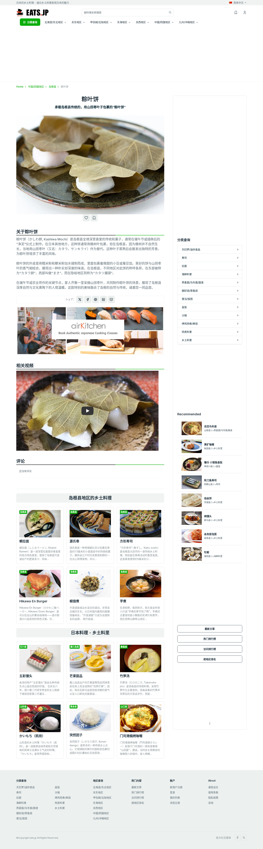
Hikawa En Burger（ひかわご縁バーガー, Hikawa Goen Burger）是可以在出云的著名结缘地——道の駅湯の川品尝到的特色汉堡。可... (39, 613)
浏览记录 (175, 802)
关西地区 (98, 807)
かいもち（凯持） (32, 736)
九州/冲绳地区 (101, 818)
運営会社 (213, 787)
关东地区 (98, 792)
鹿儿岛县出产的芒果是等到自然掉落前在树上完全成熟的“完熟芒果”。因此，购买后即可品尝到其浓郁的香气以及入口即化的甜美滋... (90, 688)
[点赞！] (86, 217)
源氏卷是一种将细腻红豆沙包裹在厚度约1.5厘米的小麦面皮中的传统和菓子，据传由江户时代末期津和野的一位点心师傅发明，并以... (90, 553)
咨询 (210, 802)
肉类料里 (60, 802)
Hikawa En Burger (33, 601)
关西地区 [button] (141, 22)
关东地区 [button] (77, 22)
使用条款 (213, 792)
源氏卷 (74, 541)
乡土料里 (60, 807)
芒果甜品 (76, 676)
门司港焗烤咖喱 (131, 736)
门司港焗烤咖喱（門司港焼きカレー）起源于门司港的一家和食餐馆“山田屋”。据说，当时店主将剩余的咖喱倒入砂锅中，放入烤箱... (140, 748)
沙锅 (57, 792)
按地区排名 (209, 659)
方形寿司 (126, 541)
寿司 (18, 792)
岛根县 (53, 86)
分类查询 (32, 22)
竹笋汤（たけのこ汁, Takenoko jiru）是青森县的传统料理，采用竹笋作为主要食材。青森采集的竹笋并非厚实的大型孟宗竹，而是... (140, 688)
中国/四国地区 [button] (162, 22)
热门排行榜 (209, 638)
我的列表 (175, 797)
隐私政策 (213, 797)
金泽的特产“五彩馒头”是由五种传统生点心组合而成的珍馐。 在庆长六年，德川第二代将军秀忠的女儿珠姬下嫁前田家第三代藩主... (39, 688)
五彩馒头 (25, 676)
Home (20, 86)
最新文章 (210, 628)
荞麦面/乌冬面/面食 (27, 807)
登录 (172, 792)
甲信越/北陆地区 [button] (99, 22)
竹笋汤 (125, 676)
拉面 (18, 797)
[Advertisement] (131, 55)
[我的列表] (94, 217)
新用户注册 (176, 787)
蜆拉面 (24, 541)
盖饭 (57, 787)
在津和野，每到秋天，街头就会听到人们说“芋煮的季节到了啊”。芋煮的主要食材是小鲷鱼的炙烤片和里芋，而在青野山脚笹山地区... (140, 613)
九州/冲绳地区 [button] (187, 22)
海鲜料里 (21, 802)
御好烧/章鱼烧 (24, 813)
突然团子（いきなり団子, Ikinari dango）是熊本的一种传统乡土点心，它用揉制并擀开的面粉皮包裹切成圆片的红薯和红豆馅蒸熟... (90, 747)
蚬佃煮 (74, 601)
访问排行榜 (209, 648)
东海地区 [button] (122, 22)
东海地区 (98, 802)
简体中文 (238, 2)
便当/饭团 (21, 818)
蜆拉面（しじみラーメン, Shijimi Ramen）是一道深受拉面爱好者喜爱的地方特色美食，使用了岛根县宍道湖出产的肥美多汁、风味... (39, 553)
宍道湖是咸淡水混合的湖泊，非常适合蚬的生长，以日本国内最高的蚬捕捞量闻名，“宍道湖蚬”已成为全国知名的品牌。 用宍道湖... (90, 613)
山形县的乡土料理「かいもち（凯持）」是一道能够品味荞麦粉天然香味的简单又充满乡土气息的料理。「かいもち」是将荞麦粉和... (38, 748)
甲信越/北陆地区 (102, 797)
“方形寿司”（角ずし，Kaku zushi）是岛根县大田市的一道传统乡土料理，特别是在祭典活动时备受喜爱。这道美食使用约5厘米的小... (140, 553)
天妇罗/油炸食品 (25, 787)
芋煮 (123, 601)
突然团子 (76, 735)
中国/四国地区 (36, 86)
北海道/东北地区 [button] (54, 22)
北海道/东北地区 (102, 787)
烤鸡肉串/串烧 (63, 797)
